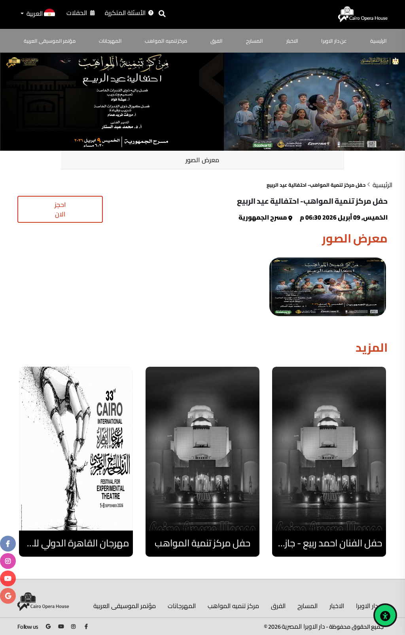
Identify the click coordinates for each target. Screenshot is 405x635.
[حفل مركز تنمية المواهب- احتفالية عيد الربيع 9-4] (327, 287)
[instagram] (8, 561)
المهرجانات (110, 40)
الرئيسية (378, 40)
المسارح (254, 40)
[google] (8, 596)
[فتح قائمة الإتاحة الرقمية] (385, 615)
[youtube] (7, 578)
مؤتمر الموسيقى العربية (50, 40)
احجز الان (60, 209)
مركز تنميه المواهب (166, 40)
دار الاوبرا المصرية (303, 626)
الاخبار (292, 40)
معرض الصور (202, 160)
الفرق (216, 40)
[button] (37, 14)
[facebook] (8, 543)
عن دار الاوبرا (334, 40)
